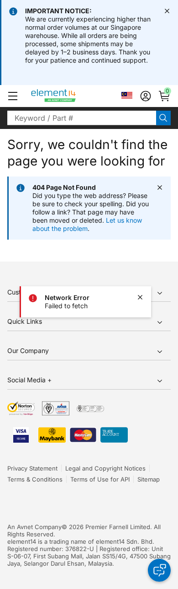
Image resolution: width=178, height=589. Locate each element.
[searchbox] (81, 118)
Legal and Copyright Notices (105, 468)
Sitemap (148, 479)
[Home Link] (70, 96)
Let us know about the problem (87, 224)
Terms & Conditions (35, 479)
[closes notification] (167, 11)
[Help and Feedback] (159, 570)
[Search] (163, 118)
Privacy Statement (32, 468)
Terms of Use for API (100, 479)
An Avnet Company (34, 526)
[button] (12, 96)
